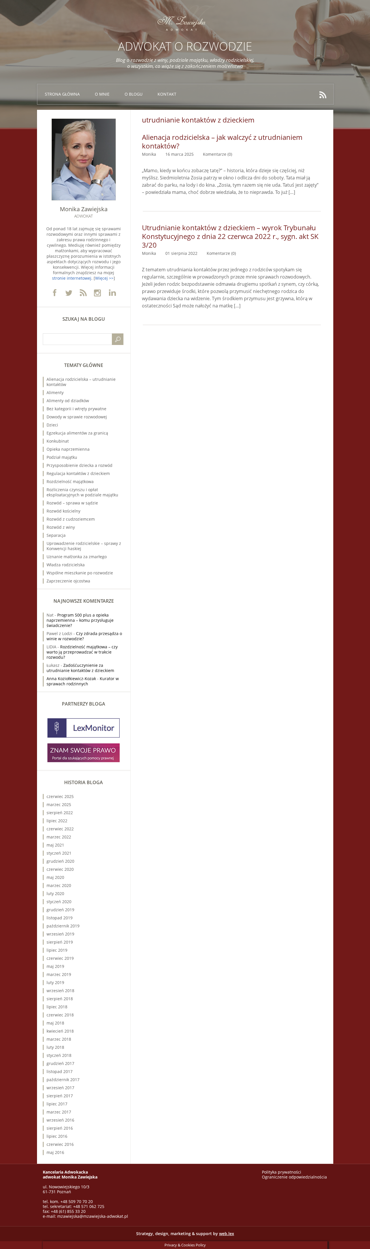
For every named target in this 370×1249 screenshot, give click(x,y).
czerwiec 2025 (60, 796)
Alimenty (55, 392)
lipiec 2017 (57, 1104)
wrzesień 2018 (60, 990)
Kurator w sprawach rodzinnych (83, 681)
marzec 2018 (59, 1039)
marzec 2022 (59, 837)
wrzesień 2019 (60, 934)
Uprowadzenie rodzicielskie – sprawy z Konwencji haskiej (84, 546)
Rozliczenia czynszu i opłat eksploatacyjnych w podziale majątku (82, 492)
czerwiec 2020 (60, 869)
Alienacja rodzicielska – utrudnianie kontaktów (81, 381)
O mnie (102, 94)
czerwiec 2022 (60, 829)
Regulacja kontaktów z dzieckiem (78, 473)
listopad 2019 (60, 917)
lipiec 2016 (57, 1136)
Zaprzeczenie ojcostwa (68, 581)
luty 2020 (55, 893)
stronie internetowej (71, 278)
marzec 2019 (59, 974)
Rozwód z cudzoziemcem (71, 519)
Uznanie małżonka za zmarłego (77, 556)
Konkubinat (58, 441)
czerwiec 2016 (60, 1144)
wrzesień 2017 (60, 1087)
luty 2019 (55, 982)
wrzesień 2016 (60, 1120)
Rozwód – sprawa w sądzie (72, 503)
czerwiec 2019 (60, 958)
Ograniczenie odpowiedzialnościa (294, 1177)
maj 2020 (55, 877)
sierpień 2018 (60, 998)
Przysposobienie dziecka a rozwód (79, 465)
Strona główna (62, 94)
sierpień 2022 (60, 812)
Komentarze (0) (217, 154)
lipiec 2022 (57, 820)
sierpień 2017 (60, 1095)
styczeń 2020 (59, 901)
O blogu (134, 94)
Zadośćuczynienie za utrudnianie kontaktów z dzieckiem (80, 667)
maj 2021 (55, 845)
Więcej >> (104, 278)
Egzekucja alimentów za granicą (77, 433)
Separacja (56, 535)
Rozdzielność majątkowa (70, 481)
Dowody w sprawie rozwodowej (77, 417)
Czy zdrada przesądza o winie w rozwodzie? (84, 636)
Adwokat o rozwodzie (185, 46)
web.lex (226, 1233)
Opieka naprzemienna (68, 449)
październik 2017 (63, 1079)
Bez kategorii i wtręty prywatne (76, 408)
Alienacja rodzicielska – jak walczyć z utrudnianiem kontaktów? (222, 141)
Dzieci (52, 425)
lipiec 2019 (57, 950)
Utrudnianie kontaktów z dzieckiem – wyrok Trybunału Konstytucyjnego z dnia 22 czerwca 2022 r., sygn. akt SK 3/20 (230, 236)
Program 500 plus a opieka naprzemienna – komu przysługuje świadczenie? (80, 620)
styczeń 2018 (59, 1055)
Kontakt (167, 94)
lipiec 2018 (57, 1006)
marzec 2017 (59, 1112)
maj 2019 (55, 966)
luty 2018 (55, 1047)
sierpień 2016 (60, 1128)
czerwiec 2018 (60, 1015)
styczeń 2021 (59, 853)
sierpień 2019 (60, 942)
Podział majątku (62, 457)
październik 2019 (63, 926)
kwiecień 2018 (60, 1031)
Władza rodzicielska (66, 564)
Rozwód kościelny (63, 511)
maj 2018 (55, 1023)
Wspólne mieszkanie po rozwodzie (80, 573)
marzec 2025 (59, 804)
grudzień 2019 (60, 909)
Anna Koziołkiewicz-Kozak (71, 678)
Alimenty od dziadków (68, 400)
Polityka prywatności (281, 1172)
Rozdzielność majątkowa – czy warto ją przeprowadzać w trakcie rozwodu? (82, 652)
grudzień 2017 (60, 1063)
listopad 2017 (60, 1071)
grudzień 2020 (60, 861)
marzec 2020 (59, 885)
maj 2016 (55, 1152)
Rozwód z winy (61, 527)
